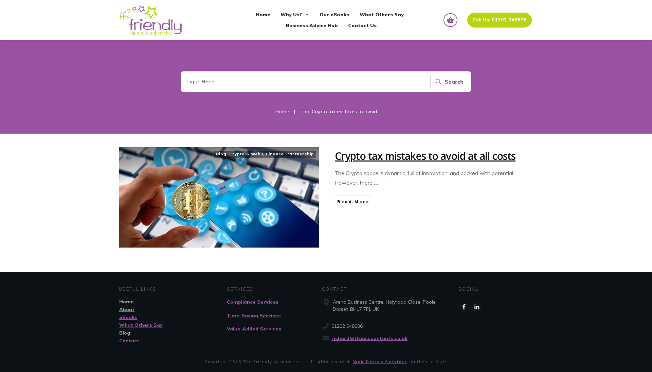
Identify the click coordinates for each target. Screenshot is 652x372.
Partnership (300, 154)
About (126, 309)
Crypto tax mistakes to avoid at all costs (425, 156)
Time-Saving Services (254, 315)
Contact (129, 341)
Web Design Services (380, 361)
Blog (221, 154)
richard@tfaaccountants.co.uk (369, 338)
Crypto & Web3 (246, 154)
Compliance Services (252, 302)
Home (126, 302)
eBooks (128, 317)
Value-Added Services (254, 329)
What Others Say (141, 325)
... (376, 182)
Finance (275, 154)
